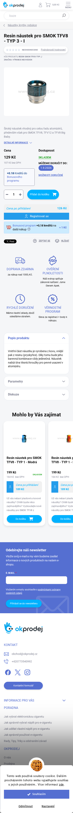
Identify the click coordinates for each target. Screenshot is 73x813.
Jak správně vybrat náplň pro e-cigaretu (28, 722)
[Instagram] (26, 671)
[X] (17, 671)
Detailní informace (16, 142)
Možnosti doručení (51, 175)
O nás (7, 757)
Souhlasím (39, 794)
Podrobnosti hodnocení (53, 49)
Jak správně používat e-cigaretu (23, 734)
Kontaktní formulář (23, 685)
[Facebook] (7, 671)
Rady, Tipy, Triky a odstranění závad (25, 741)
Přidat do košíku (39, 194)
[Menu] (68, 5)
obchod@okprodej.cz (24, 653)
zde (61, 784)
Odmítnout (25, 806)
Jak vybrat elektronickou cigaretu (24, 716)
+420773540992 (22, 661)
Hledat (64, 15)
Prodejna (9, 763)
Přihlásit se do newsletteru (24, 603)
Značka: (18, 60)
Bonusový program (24, 225)
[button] (24, 491)
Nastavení (48, 806)
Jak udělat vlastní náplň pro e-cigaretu (27, 728)
